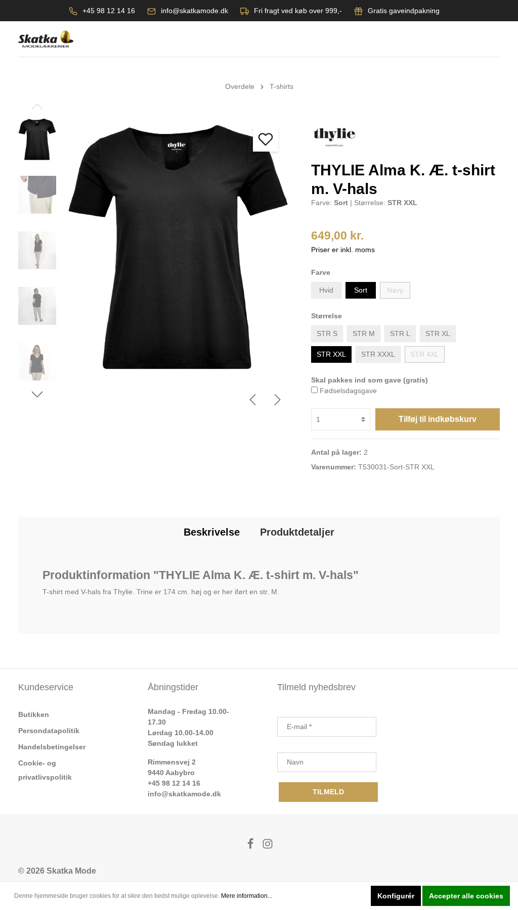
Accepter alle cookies (466, 896)
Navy (395, 290)
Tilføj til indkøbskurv (438, 419)
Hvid (326, 290)
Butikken (33, 714)
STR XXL (331, 354)
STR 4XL (424, 354)
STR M (364, 333)
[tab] (212, 532)
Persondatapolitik (48, 731)
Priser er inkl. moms (343, 250)
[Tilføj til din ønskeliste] (265, 139)
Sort (360, 290)
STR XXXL (378, 354)
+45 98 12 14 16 (108, 11)
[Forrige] (252, 399)
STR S (327, 333)
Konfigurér (395, 896)
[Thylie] (334, 137)
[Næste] (277, 399)
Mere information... (246, 895)
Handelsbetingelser (51, 747)
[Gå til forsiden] (45, 39)
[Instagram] (267, 846)
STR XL (437, 333)
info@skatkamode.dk (194, 11)
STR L (400, 333)
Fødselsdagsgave (348, 391)
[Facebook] (251, 846)
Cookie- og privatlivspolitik (45, 770)
